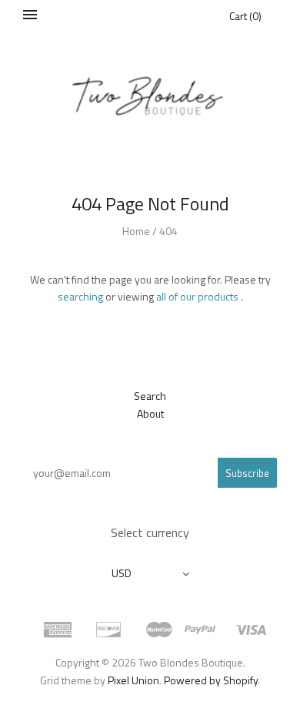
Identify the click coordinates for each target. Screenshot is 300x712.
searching (80, 296)
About (150, 413)
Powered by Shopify (211, 680)
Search (150, 396)
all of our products (197, 296)
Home (136, 231)
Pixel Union (133, 680)
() (245, 16)
